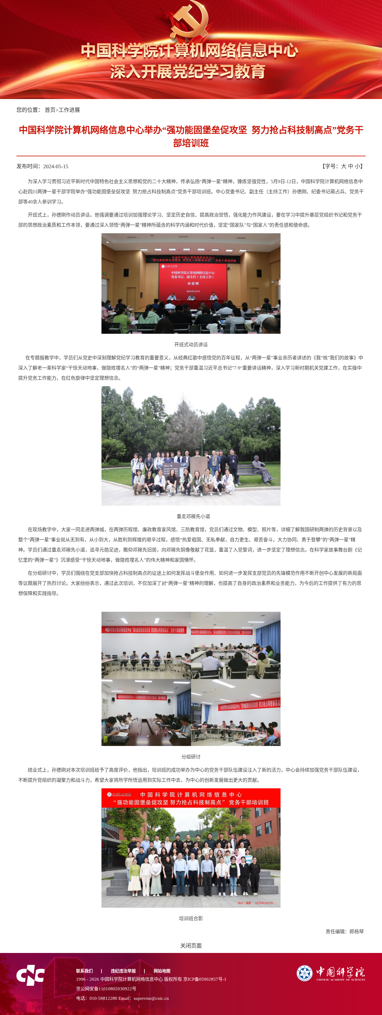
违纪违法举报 (123, 971)
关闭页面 (191, 946)
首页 (50, 110)
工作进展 (69, 110)
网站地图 (162, 971)
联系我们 (84, 971)
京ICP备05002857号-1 (205, 979)
